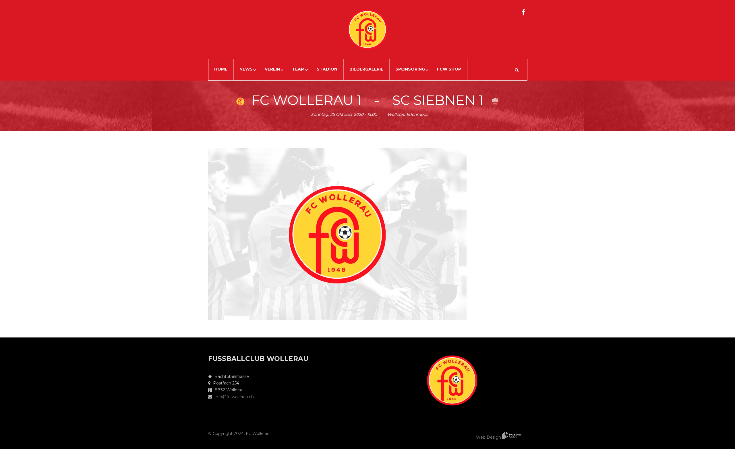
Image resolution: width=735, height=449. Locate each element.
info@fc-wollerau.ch (234, 396)
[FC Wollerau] (337, 233)
